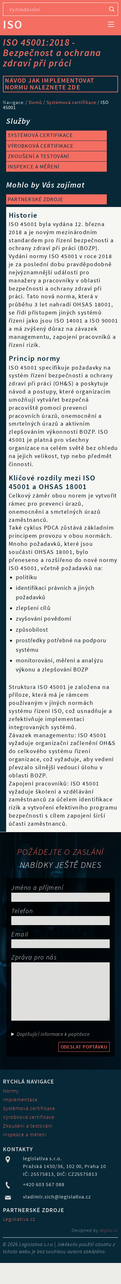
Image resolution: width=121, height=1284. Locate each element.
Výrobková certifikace (40, 145)
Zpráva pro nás (34, 957)
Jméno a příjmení (37, 887)
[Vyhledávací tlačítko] (112, 9)
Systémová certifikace (71, 102)
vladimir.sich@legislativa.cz (57, 1196)
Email (20, 934)
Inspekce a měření (33, 166)
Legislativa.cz (19, 1219)
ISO (12, 24)
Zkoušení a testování (38, 156)
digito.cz (109, 1230)
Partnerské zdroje (35, 199)
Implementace (20, 1099)
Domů (35, 102)
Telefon (22, 911)
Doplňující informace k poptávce (53, 1034)
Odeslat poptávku (84, 1047)
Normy (11, 1090)
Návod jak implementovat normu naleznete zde (49, 83)
